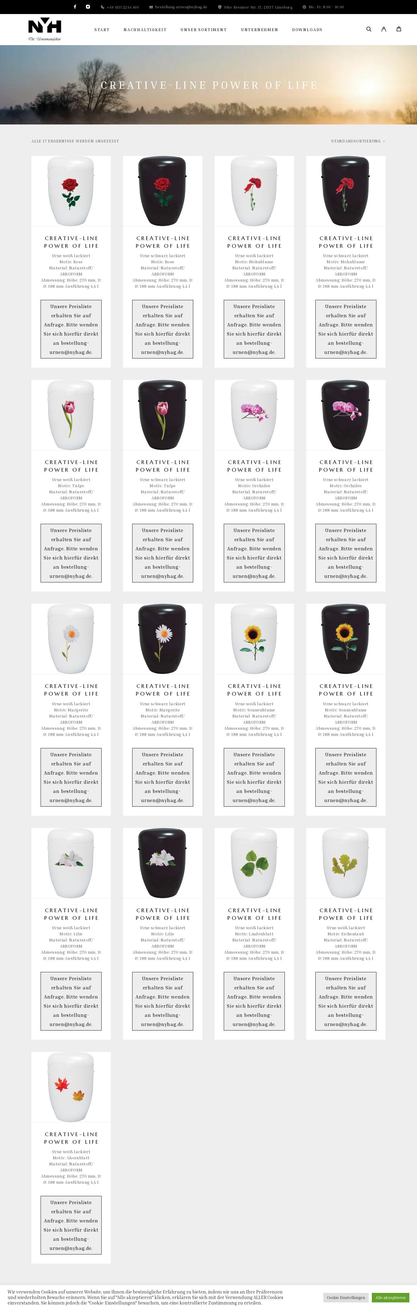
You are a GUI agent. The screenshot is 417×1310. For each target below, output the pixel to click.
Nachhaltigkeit (145, 29)
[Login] (383, 29)
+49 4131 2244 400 (123, 7)
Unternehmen (259, 29)
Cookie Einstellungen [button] (346, 1297)
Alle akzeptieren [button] (390, 1297)
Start (102, 29)
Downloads (307, 29)
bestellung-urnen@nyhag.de (181, 7)
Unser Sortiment (203, 29)
